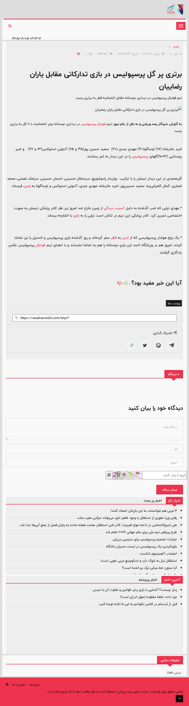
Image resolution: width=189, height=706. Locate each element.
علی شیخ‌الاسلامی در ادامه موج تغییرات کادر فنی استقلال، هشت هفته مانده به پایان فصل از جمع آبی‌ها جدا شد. (98, 525)
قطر (114, 238)
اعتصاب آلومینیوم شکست (158, 553)
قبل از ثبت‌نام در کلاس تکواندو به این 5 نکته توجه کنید (138, 604)
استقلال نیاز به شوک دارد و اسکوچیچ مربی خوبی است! (139, 561)
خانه (176, 47)
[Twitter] (145, 345)
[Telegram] (171, 345)
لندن (125, 238)
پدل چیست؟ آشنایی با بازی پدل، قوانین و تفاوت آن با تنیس (135, 590)
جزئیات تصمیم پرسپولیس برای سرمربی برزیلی (145, 539)
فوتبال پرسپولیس (93, 124)
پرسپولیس (140, 156)
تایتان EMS (174, 672)
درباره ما (35, 684)
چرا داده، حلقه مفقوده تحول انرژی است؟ (148, 597)
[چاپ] (78, 53)
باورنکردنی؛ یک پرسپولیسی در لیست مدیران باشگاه (141, 546)
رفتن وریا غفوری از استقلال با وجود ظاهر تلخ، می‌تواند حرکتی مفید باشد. (126, 518)
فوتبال (40, 245)
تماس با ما (19, 684)
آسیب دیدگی (114, 208)
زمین (27, 186)
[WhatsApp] (158, 345)
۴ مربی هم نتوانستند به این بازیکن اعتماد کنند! (144, 511)
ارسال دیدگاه (169, 489)
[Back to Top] (179, 698)
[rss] (7, 684)
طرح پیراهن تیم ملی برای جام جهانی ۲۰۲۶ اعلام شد (141, 532)
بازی (76, 215)
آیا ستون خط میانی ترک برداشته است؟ (149, 568)
